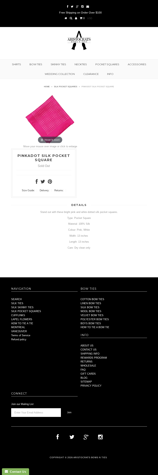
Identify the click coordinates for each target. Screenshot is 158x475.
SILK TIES (17, 303)
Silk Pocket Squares (65, 87)
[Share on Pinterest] (50, 182)
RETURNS (86, 361)
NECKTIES (81, 64)
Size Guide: (28, 190)
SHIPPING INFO (90, 353)
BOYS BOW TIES (91, 323)
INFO (110, 73)
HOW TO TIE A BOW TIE (95, 327)
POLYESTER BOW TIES (95, 319)
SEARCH (16, 299)
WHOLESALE (88, 365)
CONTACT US (89, 349)
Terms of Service (20, 335)
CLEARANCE (91, 73)
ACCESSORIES (137, 64)
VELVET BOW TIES (92, 315)
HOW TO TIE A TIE (22, 323)
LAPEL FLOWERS (21, 319)
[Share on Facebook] (37, 182)
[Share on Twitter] (42, 182)
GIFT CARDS (88, 373)
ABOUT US (87, 345)
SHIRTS (16, 64)
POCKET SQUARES (107, 64)
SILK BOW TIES (90, 307)
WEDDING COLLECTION (60, 73)
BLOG (84, 377)
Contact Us (17, 471)
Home (47, 87)
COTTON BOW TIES (92, 299)
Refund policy (18, 339)
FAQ (83, 369)
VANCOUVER (19, 331)
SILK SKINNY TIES (22, 307)
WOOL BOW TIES (91, 311)
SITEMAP (86, 381)
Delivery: (45, 190)
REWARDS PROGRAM (94, 357)
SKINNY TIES (58, 64)
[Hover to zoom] (50, 118)
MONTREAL (18, 327)
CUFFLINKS (18, 315)
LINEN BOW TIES (91, 303)
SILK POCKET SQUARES (26, 311)
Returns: (59, 190)
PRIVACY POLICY (91, 385)
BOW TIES (35, 64)
